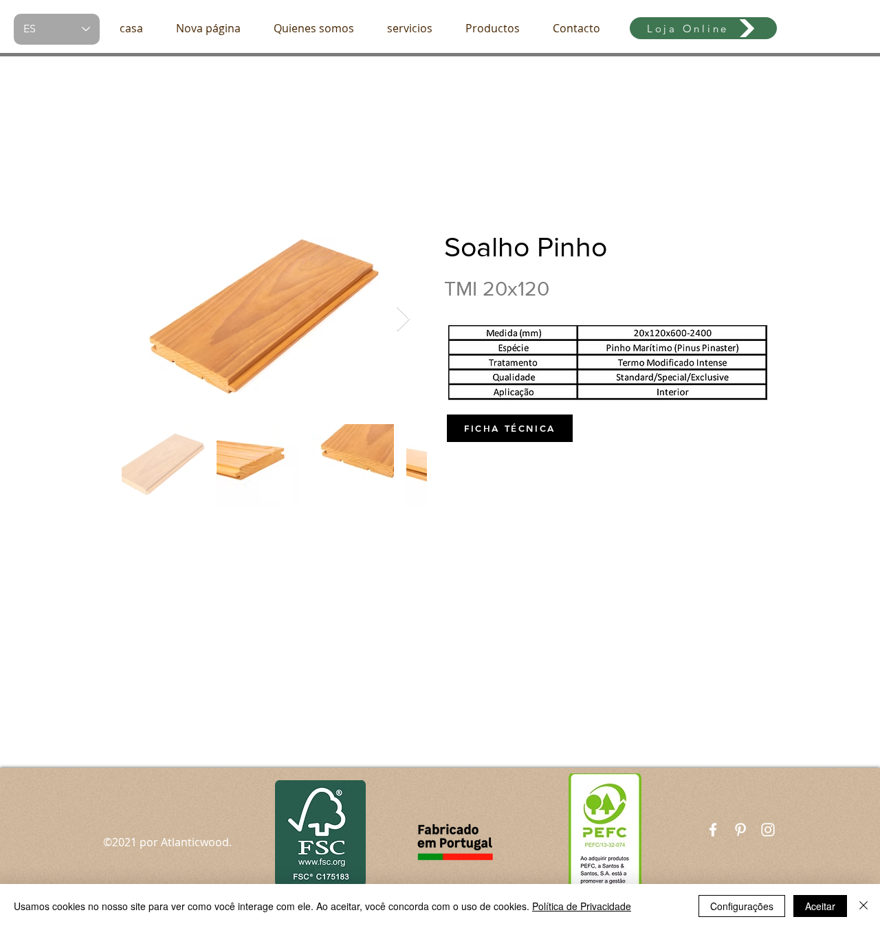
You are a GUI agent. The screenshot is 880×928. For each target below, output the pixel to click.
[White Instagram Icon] (768, 830)
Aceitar (820, 906)
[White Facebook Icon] (713, 830)
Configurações (741, 906)
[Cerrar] (863, 906)
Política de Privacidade (581, 906)
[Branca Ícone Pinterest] (740, 830)
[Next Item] (403, 319)
